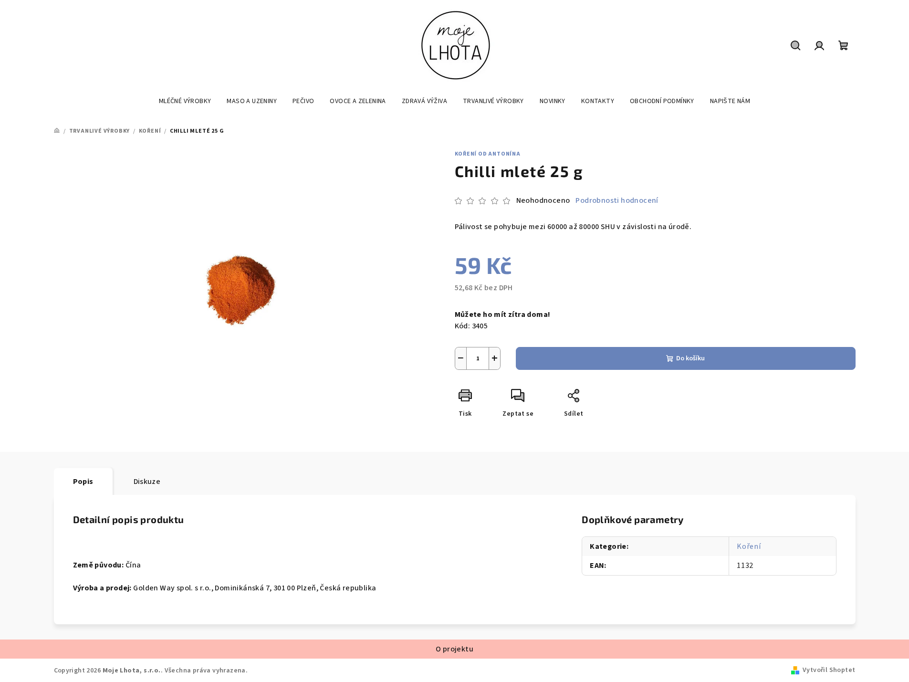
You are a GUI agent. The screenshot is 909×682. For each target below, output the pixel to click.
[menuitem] (185, 101)
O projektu (454, 649)
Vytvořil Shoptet (829, 670)
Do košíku (690, 358)
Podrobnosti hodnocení (616, 200)
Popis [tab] (83, 481)
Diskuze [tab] (147, 481)
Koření (749, 546)
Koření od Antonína (488, 154)
